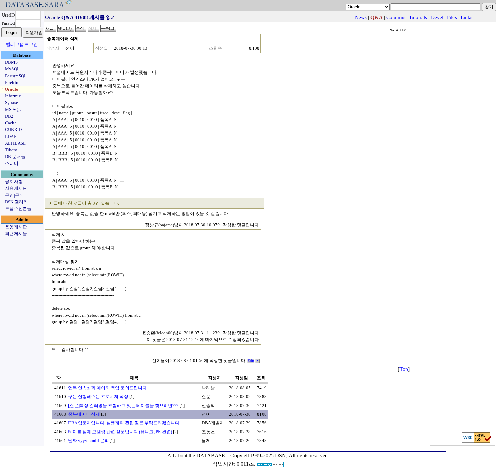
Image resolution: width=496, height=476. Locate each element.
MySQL (12, 68)
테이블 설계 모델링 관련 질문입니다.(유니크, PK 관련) (120, 431)
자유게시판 (16, 188)
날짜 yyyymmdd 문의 (88, 440)
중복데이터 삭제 (84, 414)
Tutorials (418, 17)
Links (466, 17)
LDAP (10, 136)
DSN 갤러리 (16, 201)
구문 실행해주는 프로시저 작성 (98, 396)
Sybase (11, 102)
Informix (13, 95)
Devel (437, 17)
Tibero (11, 149)
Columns (395, 17)
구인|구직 (14, 195)
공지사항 (14, 181)
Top (403, 369)
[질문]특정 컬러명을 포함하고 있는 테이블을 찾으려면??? (123, 405)
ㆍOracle (9, 89)
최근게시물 (16, 233)
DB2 (9, 116)
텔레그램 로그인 (22, 44)
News (361, 17)
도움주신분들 (18, 208)
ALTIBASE (15, 143)
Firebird (12, 82)
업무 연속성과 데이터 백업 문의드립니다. (108, 387)
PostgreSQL (16, 75)
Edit (251, 361)
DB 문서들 (15, 156)
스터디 (11, 163)
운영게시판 (16, 226)
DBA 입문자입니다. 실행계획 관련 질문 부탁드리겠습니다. (124, 422)
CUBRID (13, 129)
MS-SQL (13, 109)
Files (452, 17)
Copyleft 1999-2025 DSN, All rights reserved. (279, 455)
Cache (11, 122)
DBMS (11, 62)
